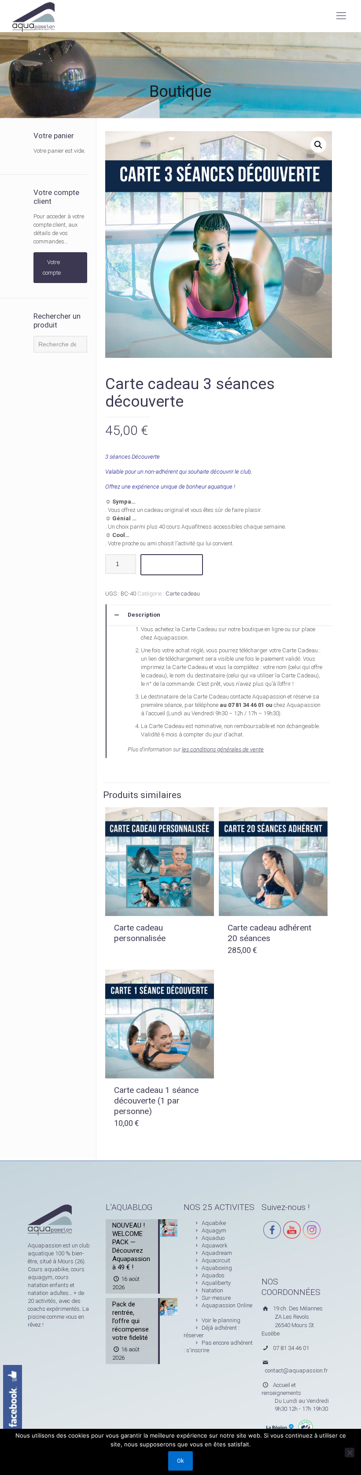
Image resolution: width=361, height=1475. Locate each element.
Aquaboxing (217, 1268)
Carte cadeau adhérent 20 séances (269, 933)
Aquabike (214, 1223)
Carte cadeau (183, 593)
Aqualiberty (216, 1283)
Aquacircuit (216, 1260)
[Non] (349, 1452)
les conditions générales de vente (223, 749)
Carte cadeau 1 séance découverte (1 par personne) (156, 1100)
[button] (318, 145)
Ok (180, 1460)
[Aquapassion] (33, 16)
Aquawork (215, 1245)
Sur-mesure (216, 1298)
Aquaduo (213, 1238)
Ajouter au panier (171, 564)
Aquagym (214, 1230)
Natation (212, 1290)
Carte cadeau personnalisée (140, 933)
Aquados (213, 1275)
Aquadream (217, 1253)
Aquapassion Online (227, 1305)
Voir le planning (221, 1320)
